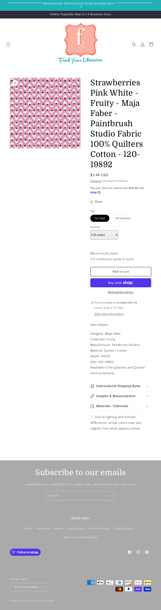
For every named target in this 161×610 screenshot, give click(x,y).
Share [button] (98, 201)
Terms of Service (99, 528)
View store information (109, 314)
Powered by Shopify (43, 601)
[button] (8, 44)
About (29, 528)
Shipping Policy (123, 528)
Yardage (99, 218)
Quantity (95, 227)
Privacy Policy (76, 528)
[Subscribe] (111, 495)
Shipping (95, 181)
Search (58, 528)
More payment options (121, 292)
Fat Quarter (125, 219)
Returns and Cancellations (80, 537)
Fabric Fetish (25, 601)
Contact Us (44, 528)
